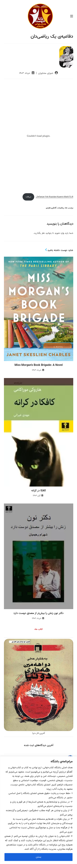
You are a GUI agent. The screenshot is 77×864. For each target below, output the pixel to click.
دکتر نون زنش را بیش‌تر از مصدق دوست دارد (38, 613)
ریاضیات (60, 207)
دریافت (28, 196)
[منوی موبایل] (71, 16)
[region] (38, 810)
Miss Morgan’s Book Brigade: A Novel (39, 365)
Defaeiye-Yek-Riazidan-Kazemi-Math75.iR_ (54, 196)
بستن (38, 857)
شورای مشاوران (45, 73)
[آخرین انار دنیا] (38, 685)
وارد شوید (59, 233)
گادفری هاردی (51, 207)
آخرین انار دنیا (38, 733)
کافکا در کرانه (38, 491)
